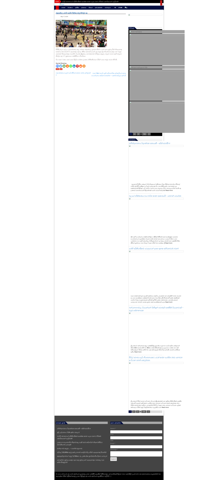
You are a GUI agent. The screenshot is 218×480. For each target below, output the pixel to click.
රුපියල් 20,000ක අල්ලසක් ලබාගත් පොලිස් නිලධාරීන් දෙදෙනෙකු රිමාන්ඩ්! (81, 452)
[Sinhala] (127, 8)
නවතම (63, 7)
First (112, 434)
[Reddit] (80, 66)
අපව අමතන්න (98, 7)
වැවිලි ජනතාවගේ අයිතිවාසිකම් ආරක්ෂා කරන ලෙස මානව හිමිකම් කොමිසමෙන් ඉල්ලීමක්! (90, 1)
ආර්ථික (77, 7)
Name (113, 428)
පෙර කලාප (108, 7)
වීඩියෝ (90, 7)
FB (115, 7)
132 (144, 134)
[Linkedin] (74, 66)
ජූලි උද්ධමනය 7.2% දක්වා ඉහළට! (68, 432)
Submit (113, 459)
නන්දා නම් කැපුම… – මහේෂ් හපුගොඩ (69, 448)
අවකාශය (83, 7)
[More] (84, 66)
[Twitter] (60, 66)
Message (114, 449)
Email (112, 443)
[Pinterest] (77, 66)
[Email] (64, 66)
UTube (120, 7)
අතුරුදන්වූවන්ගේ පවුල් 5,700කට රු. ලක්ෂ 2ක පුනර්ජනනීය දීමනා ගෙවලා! (82, 456)
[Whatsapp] (70, 66)
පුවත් (61, 69)
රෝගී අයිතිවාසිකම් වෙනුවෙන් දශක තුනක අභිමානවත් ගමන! (153, 248)
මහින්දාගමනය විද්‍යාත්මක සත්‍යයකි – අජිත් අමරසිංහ (74, 428)
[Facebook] (57, 66)
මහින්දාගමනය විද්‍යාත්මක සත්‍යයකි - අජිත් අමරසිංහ (149, 143)
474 (144, 412)
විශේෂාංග (70, 7)
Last (111, 440)
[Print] (67, 66)
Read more (169, 190)
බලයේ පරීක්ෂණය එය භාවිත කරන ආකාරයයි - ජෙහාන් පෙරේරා (155, 196)
